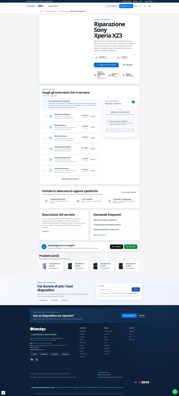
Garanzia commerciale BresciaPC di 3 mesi (111, 377)
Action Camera (83, 354)
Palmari (82, 351)
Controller (82, 348)
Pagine (106, 328)
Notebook (82, 334)
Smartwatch (83, 342)
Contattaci (118, 246)
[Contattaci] (175, 391)
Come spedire (149, 1)
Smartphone (83, 331)
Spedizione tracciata (105, 374)
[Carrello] (149, 6)
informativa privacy (131, 293)
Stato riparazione (126, 1)
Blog (105, 337)
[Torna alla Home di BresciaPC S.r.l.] (38, 329)
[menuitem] (31, 6)
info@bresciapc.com (38, 349)
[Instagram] (37, 360)
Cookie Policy (41, 377)
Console (82, 345)
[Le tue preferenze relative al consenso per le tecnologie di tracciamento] (3, 393)
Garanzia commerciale (59, 377)
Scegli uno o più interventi (107, 65)
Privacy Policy (33, 377)
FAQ (141, 1)
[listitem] (100, 75)
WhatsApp (129, 65)
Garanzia (135, 1)
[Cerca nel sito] (140, 6)
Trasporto (106, 354)
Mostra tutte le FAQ (99, 235)
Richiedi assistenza (129, 315)
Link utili (131, 328)
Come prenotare (108, 331)
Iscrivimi (136, 289)
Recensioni (107, 348)
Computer (82, 337)
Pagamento (107, 351)
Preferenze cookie (71, 377)
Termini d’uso (49, 377)
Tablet (81, 339)
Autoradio (82, 356)
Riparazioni (83, 328)
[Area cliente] (145, 6)
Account (106, 339)
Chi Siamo (106, 334)
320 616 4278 (35, 347)
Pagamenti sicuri (104, 372)
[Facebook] (32, 360)
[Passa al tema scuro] (136, 6)
